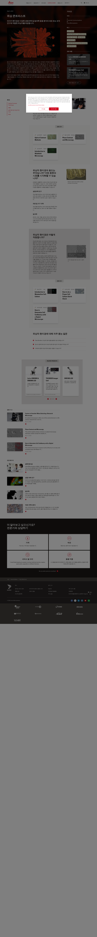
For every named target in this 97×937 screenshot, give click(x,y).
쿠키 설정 (43, 109)
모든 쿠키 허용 (54, 109)
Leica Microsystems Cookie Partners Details (36, 105)
